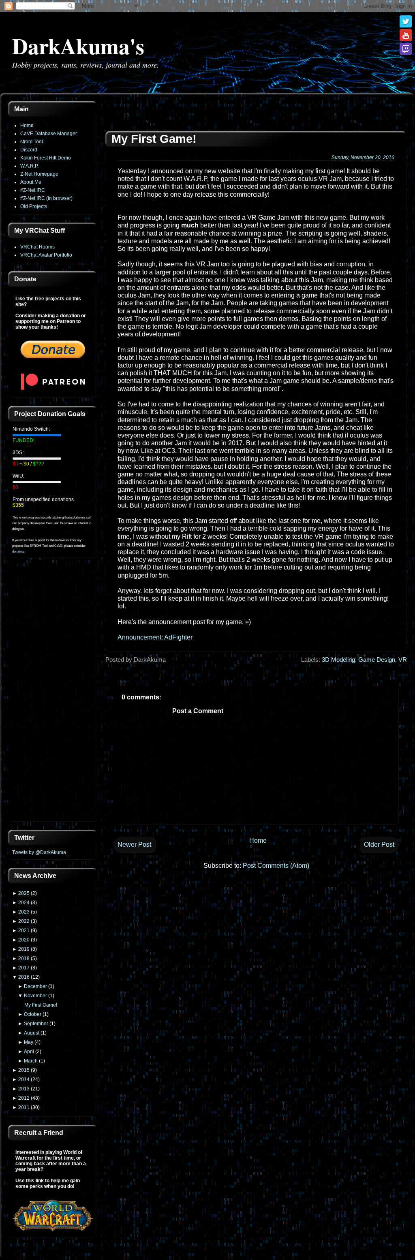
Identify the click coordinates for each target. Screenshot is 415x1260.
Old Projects (33, 206)
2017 (24, 968)
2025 (24, 893)
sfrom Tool (31, 141)
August (31, 1033)
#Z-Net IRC (32, 190)
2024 (24, 902)
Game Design (376, 659)
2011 (24, 1107)
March (31, 1061)
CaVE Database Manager (48, 133)
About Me (30, 182)
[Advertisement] (52, 694)
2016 (24, 977)
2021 (24, 930)
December (35, 986)
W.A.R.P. (29, 166)
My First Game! (40, 1005)
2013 (24, 1089)
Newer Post (134, 844)
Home (27, 125)
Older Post (379, 844)
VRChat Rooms (37, 247)
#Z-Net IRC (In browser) (46, 198)
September (36, 1023)
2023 (24, 912)
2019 (24, 949)
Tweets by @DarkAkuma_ (40, 852)
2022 (24, 921)
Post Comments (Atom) (276, 865)
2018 (24, 958)
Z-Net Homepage (39, 174)
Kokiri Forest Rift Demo (45, 158)
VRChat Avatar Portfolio (46, 255)
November (35, 996)
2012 (24, 1098)
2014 (24, 1079)
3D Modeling (338, 659)
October (32, 1014)
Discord (28, 150)
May (28, 1042)
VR (402, 659)
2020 (24, 940)
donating (18, 551)
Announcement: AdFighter (155, 637)
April (29, 1051)
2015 (24, 1070)
